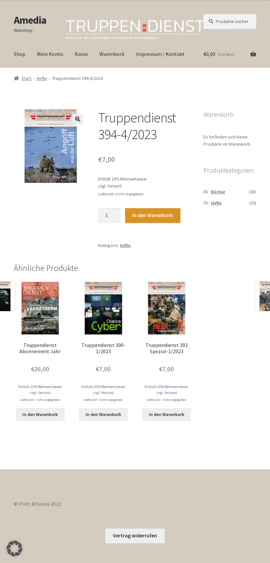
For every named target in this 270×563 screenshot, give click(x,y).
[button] (77, 119)
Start (26, 78)
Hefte (42, 78)
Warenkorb (111, 54)
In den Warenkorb (152, 215)
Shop (19, 54)
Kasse (81, 54)
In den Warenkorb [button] (40, 414)
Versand (114, 185)
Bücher (218, 192)
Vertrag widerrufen (135, 535)
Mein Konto (50, 54)
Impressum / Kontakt (160, 54)
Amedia (30, 20)
